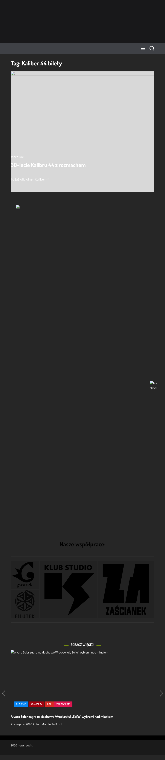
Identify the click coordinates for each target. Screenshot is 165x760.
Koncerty (36, 704)
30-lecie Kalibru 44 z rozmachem (48, 164)
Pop (49, 704)
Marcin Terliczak (52, 724)
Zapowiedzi (17, 157)
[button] (25, 575)
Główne (21, 704)
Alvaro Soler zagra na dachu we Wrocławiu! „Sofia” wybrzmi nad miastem (62, 716)
